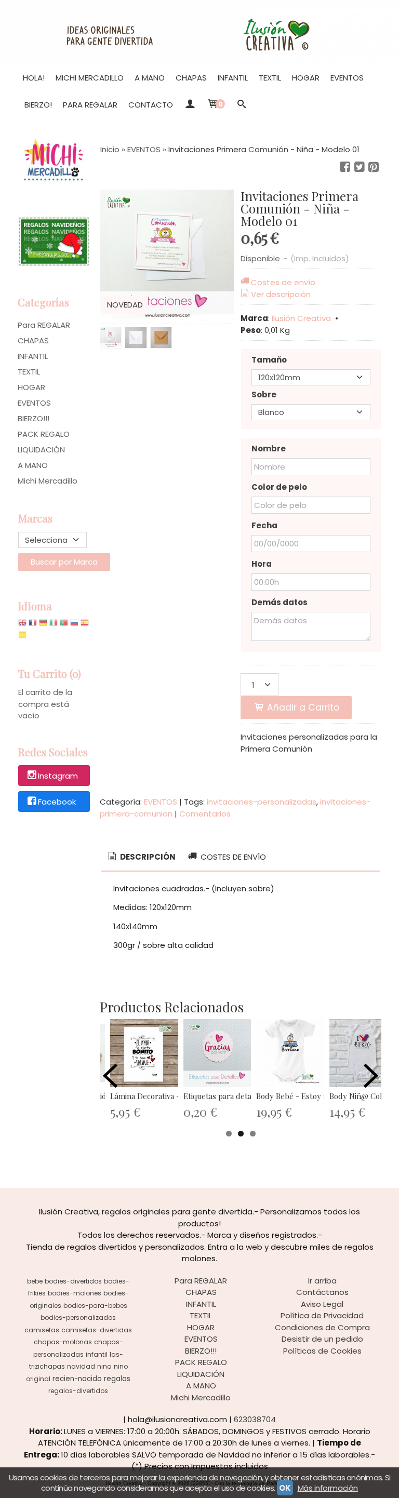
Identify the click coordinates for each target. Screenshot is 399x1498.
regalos (117, 1379)
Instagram (58, 776)
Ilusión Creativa (301, 318)
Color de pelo (279, 487)
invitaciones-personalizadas (261, 801)
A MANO (150, 77)
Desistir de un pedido (322, 1338)
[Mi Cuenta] (190, 104)
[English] (22, 625)
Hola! (34, 77)
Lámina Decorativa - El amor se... (167, 1096)
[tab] (141, 857)
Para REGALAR (90, 104)
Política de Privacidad (322, 1315)
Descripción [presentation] (147, 856)
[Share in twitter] (359, 167)
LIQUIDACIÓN (41, 449)
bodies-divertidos (73, 1281)
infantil (97, 1354)
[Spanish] (85, 625)
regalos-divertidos (78, 1390)
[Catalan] (23, 637)
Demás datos (279, 602)
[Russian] (74, 625)
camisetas (41, 1330)
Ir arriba (322, 1280)
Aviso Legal (322, 1304)
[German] (43, 625)
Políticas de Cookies (322, 1350)
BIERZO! (38, 104)
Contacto (150, 104)
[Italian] (53, 625)
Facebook (57, 801)
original (38, 1378)
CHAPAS (191, 77)
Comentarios (205, 813)
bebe (35, 1281)
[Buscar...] (242, 104)
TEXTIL (270, 77)
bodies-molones (74, 1293)
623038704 (255, 1419)
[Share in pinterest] (373, 167)
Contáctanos (322, 1292)
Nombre (268, 448)
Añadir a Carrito (301, 707)
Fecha (264, 525)
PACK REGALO (44, 434)
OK (284, 1487)
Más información (328, 1487)
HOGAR (306, 77)
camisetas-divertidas (96, 1330)
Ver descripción (281, 294)
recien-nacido (77, 1379)
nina (104, 1366)
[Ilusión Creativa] (199, 31)
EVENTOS (347, 77)
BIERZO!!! (33, 418)
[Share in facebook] (345, 167)
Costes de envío (283, 282)
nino (121, 1366)
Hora (261, 563)
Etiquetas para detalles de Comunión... (250, 1096)
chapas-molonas (63, 1342)
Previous (110, 1076)
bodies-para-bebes (95, 1305)
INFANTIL (233, 77)
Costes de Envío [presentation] (232, 856)
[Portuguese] (64, 625)
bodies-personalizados (78, 1317)
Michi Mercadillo (90, 77)
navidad (81, 1366)
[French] (33, 625)
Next (371, 1076)
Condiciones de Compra (322, 1327)
